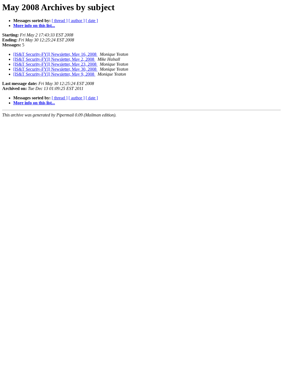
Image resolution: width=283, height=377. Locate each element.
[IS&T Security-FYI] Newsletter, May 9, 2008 (54, 74)
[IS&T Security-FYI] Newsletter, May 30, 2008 (55, 69)
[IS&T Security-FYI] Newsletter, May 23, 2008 (55, 64)
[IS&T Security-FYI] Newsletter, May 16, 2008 (55, 54)
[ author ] (77, 20)
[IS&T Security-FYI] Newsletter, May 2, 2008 (54, 59)
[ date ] (92, 20)
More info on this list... (34, 25)
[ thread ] (59, 20)
